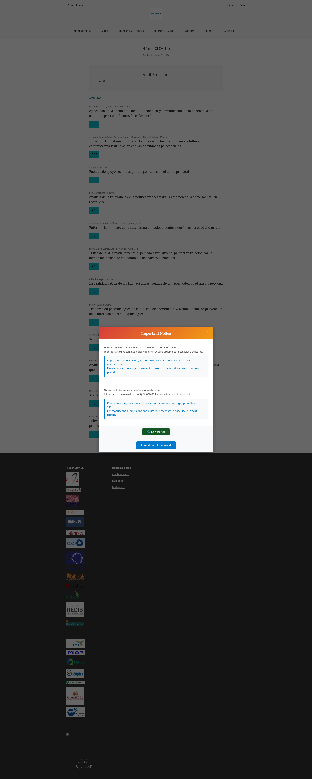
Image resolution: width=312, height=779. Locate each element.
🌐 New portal (156, 431)
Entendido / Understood (156, 445)
